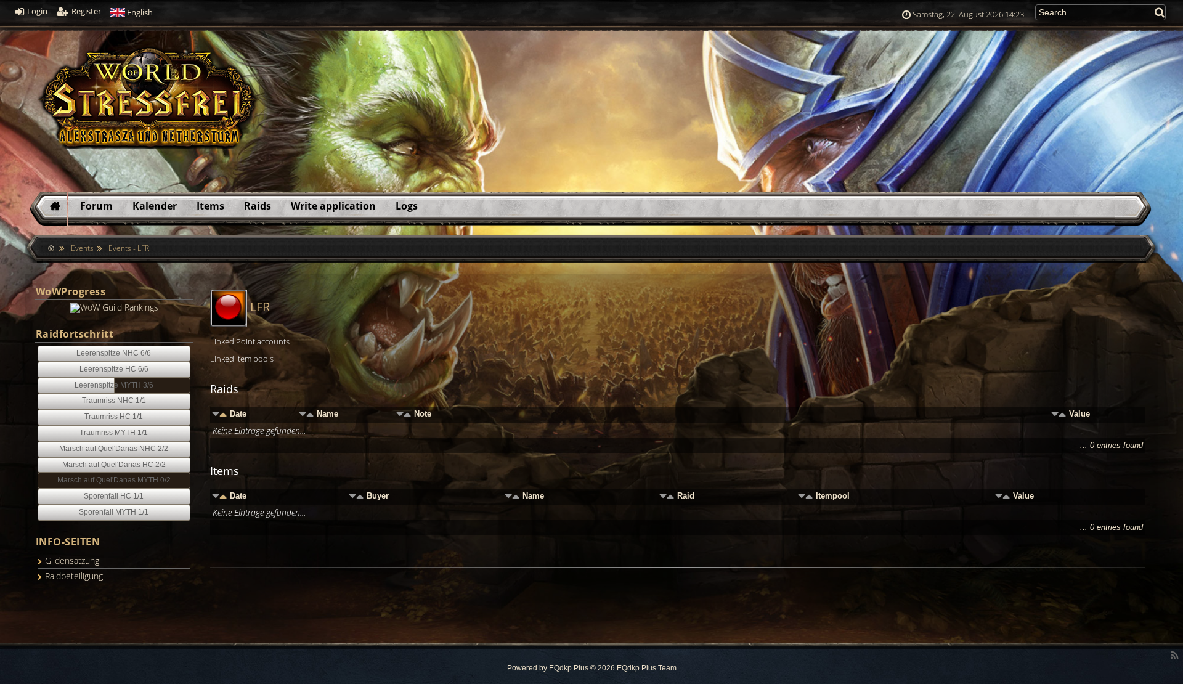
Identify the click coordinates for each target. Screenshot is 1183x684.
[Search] (1160, 12)
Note (422, 413)
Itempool (833, 495)
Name (327, 413)
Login (36, 11)
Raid (685, 495)
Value (1079, 413)
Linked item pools (242, 358)
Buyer (378, 495)
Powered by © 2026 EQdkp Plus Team (592, 668)
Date (238, 413)
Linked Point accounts (250, 341)
